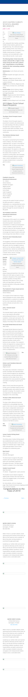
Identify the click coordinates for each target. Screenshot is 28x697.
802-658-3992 (14, 624)
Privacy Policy (6, 561)
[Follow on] (4, 531)
